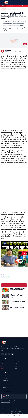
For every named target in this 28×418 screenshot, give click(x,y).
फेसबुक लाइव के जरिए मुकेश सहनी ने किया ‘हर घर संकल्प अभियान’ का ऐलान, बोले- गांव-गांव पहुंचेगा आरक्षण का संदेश (17, 308)
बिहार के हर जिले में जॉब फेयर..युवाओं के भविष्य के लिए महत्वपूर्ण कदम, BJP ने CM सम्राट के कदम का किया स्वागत (17, 290)
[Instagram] (12, 354)
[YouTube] (9, 354)
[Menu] (1, 2)
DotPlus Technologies (16, 413)
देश (2, 364)
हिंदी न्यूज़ (4, 9)
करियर (3, 366)
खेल (16, 366)
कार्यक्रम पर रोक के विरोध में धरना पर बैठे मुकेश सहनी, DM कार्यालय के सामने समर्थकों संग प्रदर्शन (17, 296)
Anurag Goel (8, 50)
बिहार (3, 362)
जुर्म (16, 364)
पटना (14, 9)
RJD (8, 277)
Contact (19, 411)
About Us (5, 376)
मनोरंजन (4, 368)
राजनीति (9, 9)
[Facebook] (2, 354)
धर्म (16, 368)
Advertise (5, 380)
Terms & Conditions (8, 385)
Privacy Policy (6, 383)
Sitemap (5, 387)
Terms (15, 411)
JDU (3, 277)
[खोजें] (26, 2)
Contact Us (5, 378)
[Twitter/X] (6, 354)
